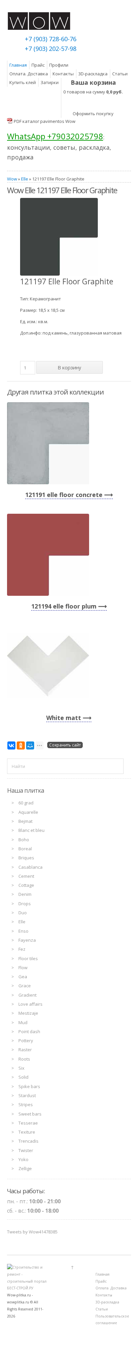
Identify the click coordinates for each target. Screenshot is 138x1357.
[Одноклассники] (21, 745)
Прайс (38, 65)
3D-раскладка (93, 74)
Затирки (50, 82)
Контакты (63, 74)
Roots (24, 1059)
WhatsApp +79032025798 (55, 136)
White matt (63, 718)
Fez (21, 949)
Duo (22, 913)
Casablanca (30, 867)
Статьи (120, 74)
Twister (25, 1150)
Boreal (25, 849)
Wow (12, 179)
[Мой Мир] (30, 745)
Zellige (25, 1168)
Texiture (26, 1132)
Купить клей (22, 82)
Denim (24, 894)
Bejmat (25, 821)
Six (21, 1068)
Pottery (25, 1041)
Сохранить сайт (65, 745)
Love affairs (30, 1004)
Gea (22, 977)
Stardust (27, 1095)
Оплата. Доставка (28, 74)
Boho (23, 840)
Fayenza (27, 940)
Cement (26, 876)
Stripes (25, 1104)
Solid (23, 1077)
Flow (22, 968)
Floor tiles (28, 958)
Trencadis (28, 1141)
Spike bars (29, 1086)
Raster (25, 1050)
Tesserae (28, 1123)
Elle (24, 179)
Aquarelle (28, 812)
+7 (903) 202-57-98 (50, 49)
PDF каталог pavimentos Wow (44, 121)
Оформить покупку (93, 114)
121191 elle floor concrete (63, 495)
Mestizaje (28, 1013)
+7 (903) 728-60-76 (50, 39)
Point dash (29, 1031)
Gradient (27, 995)
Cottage (26, 885)
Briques (26, 858)
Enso (23, 931)
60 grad (25, 803)
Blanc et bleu (31, 830)
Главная (18, 65)
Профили (58, 65)
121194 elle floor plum (63, 606)
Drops (24, 904)
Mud (22, 1022)
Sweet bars (30, 1114)
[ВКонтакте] (11, 745)
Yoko (23, 1159)
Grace (24, 986)
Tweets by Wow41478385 (32, 1232)
